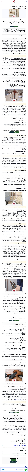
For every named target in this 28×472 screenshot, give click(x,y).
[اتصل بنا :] (26, 467)
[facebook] (3, 469)
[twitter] (2, 469)
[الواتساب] (26, 470)
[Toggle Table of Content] (2, 35)
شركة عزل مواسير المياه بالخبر (19, 399)
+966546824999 (13, 461)
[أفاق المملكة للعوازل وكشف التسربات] (14, 1)
